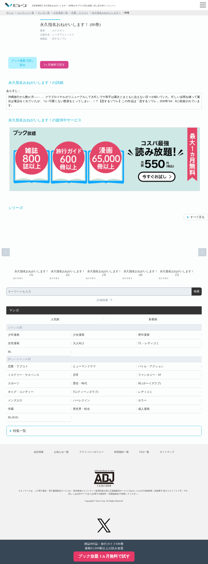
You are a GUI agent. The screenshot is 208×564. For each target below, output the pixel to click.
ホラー (142, 400)
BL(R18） (14, 417)
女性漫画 (13, 343)
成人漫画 (144, 408)
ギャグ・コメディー (21, 391)
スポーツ (13, 383)
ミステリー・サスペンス (23, 374)
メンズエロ (15, 400)
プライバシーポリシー (91, 452)
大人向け (78, 343)
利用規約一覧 (121, 452)
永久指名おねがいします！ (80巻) (70, 24)
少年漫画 (13, 334)
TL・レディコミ (148, 343)
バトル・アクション (151, 366)
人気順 (55, 319)
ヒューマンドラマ (84, 366)
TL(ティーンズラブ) (86, 391)
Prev (6, 252)
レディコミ (145, 391)
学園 (11, 408)
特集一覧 (19, 431)
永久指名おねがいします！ (106, 12)
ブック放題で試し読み (22, 62)
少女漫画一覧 (60, 12)
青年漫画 (144, 334)
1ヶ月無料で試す (54, 64)
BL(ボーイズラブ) (149, 383)
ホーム (10, 12)
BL (10, 351)
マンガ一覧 (44, 12)
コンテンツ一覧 (25, 12)
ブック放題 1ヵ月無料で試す (104, 556)
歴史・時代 (80, 383)
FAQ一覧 (144, 452)
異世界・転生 (81, 408)
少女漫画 (78, 334)
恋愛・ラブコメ (79, 12)
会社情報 (38, 452)
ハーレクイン (81, 400)
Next (202, 252)
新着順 (153, 319)
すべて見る (197, 217)
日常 (76, 374)
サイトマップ (167, 452)
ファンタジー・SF (149, 374)
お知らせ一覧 (61, 452)
